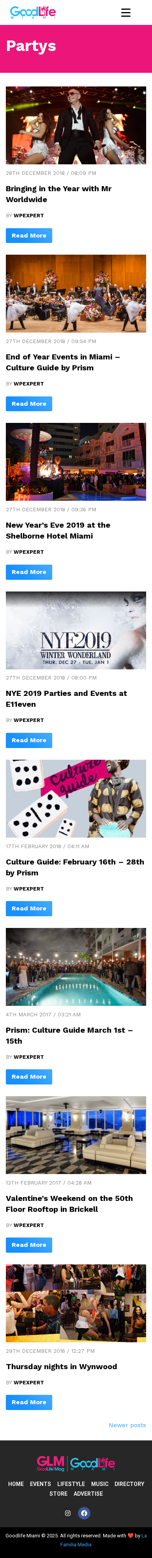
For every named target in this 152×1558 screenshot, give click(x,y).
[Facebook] (84, 1513)
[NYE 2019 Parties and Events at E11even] (76, 667)
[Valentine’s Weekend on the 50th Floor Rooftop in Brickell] (76, 1172)
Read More (29, 235)
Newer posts (127, 1425)
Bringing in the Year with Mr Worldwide (58, 194)
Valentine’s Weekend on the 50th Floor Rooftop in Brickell (69, 1204)
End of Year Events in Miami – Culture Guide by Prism (63, 362)
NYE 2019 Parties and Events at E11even (66, 698)
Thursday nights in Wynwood (61, 1366)
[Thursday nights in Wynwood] (76, 1340)
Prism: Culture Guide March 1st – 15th (69, 1035)
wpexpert (29, 215)
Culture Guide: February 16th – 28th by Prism (75, 867)
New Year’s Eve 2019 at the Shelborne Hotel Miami (58, 530)
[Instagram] (68, 1513)
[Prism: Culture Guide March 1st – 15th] (76, 1003)
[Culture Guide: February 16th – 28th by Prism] (76, 835)
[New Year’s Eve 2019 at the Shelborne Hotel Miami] (76, 498)
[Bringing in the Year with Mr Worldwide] (76, 162)
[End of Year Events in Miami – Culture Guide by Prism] (76, 330)
